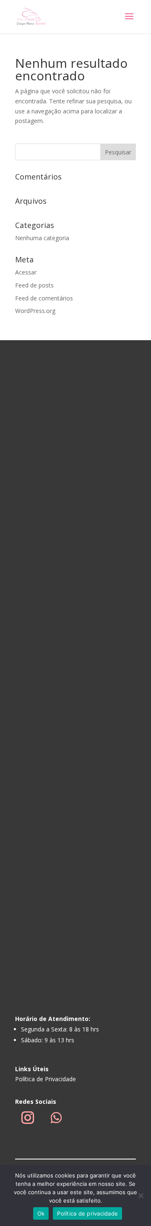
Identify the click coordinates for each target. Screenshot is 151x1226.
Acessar (25, 272)
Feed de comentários (44, 298)
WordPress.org (35, 311)
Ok (41, 1213)
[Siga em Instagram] (27, 1117)
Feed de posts (34, 285)
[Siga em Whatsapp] (56, 1117)
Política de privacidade (87, 1213)
